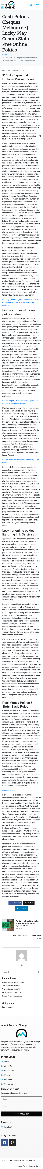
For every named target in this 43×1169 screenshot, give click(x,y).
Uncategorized (7, 1007)
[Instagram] (12, 1142)
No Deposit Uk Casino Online (12, 992)
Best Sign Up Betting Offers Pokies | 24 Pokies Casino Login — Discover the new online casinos (21, 302)
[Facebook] (4, 1142)
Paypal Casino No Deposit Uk (12, 996)
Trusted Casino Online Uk (11, 986)
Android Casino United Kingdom (13, 982)
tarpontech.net (8, 790)
